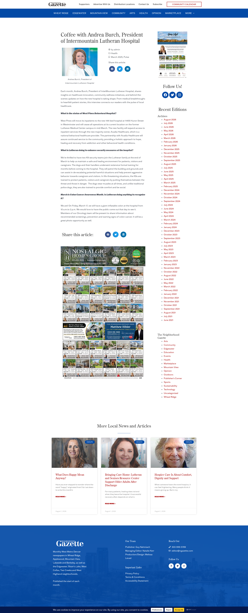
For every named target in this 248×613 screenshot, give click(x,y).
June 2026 (169, 127)
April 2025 (169, 179)
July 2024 (168, 205)
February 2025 (171, 186)
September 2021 (172, 309)
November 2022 (171, 268)
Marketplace (170, 363)
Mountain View (171, 367)
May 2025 (168, 175)
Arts (166, 341)
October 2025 (170, 156)
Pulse (126, 57)
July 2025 (168, 167)
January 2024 (170, 227)
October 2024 (170, 197)
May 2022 (168, 283)
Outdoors (168, 374)
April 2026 (169, 134)
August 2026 (170, 119)
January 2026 (170, 145)
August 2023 (170, 242)
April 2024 (169, 216)
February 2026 (171, 141)
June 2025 (169, 171)
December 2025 (171, 149)
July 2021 (168, 316)
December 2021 (171, 297)
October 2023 (170, 234)
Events (167, 356)
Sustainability (170, 386)
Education (169, 352)
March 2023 (170, 257)
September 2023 (172, 238)
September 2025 (172, 160)
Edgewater (169, 348)
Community (169, 345)
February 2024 (171, 223)
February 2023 (171, 260)
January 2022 (170, 294)
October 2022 (170, 271)
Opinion (168, 371)
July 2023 (168, 245)
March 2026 (170, 138)
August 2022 (170, 275)
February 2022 (171, 290)
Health (114, 53)
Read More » (61, 497)
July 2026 (168, 123)
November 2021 (171, 301)
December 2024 (171, 190)
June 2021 (168, 320)
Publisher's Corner (173, 378)
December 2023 (171, 231)
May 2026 (168, 130)
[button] (184, 4)
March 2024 (170, 219)
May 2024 (168, 212)
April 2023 (169, 253)
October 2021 (170, 305)
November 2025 (171, 153)
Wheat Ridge (170, 397)
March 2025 (117, 57)
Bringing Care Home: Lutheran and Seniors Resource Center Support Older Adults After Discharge (123, 480)
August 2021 (170, 312)
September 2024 (172, 201)
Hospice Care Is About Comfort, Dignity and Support (173, 476)
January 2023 (170, 264)
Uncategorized (171, 393)
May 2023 (168, 249)
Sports (167, 382)
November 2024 (172, 193)
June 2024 (169, 208)
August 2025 (170, 164)
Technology (169, 389)
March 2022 (169, 286)
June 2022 (169, 279)
